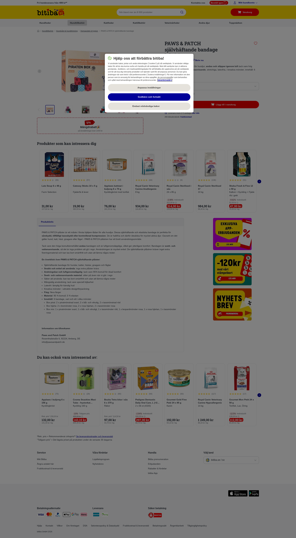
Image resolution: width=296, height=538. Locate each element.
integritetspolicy (165, 80)
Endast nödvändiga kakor (149, 106)
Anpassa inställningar (149, 87)
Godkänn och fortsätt (149, 97)
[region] (149, 83)
